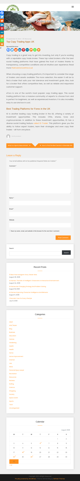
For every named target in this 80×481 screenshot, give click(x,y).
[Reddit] (16, 50)
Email (11, 209)
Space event (13, 398)
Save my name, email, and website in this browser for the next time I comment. (35, 231)
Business (12, 332)
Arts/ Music (13, 325)
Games (11, 339)
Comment (12, 166)
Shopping (12, 391)
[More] (38, 50)
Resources (28, 39)
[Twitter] (12, 50)
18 (23, 452)
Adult (11, 322)
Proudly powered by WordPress (25, 479)
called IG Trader (40, 123)
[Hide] (1, 48)
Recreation (13, 374)
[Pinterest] (23, 50)
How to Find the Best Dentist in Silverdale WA (57, 145)
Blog (10, 329)
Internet (12, 360)
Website (11, 220)
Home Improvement (16, 356)
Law (10, 363)
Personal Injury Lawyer (16, 370)
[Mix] (31, 50)
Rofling (11, 384)
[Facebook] (8, 50)
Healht (11, 346)
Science (12, 387)
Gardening (12, 343)
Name (11, 198)
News (11, 367)
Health (11, 349)
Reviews (12, 380)
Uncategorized (14, 408)
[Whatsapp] (35, 50)
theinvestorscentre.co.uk (22, 68)
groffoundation (16, 136)
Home (11, 353)
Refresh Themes (59, 479)
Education (12, 336)
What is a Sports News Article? (18, 145)
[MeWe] (27, 50)
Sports (11, 401)
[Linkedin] (19, 50)
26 (31, 457)
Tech (11, 405)
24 (14, 457)
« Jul (10, 465)
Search (11, 248)
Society (11, 394)
